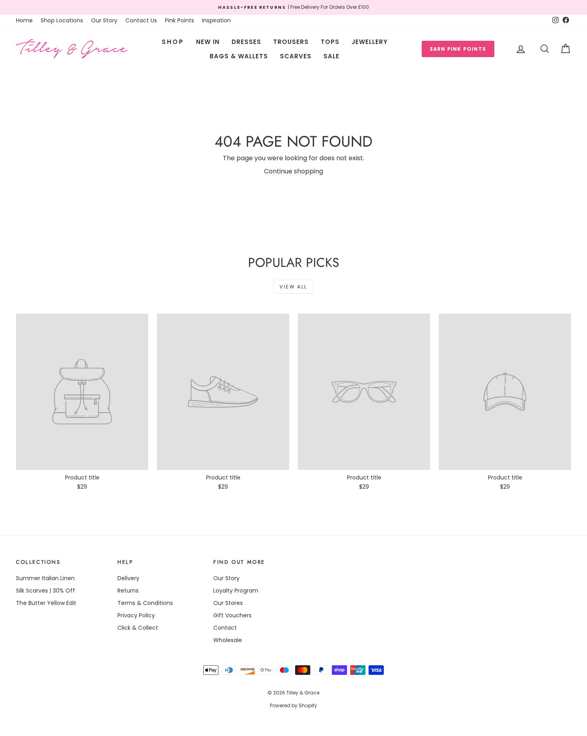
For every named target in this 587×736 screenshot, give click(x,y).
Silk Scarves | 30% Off (45, 591)
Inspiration (216, 20)
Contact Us (141, 20)
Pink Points (179, 20)
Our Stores (228, 603)
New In (208, 42)
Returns (128, 591)
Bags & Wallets (239, 56)
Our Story (104, 20)
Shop (173, 42)
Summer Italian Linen (45, 578)
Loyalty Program (235, 591)
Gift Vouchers (232, 615)
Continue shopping (293, 171)
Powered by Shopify (293, 705)
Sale (331, 56)
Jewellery (369, 42)
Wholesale (227, 640)
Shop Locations (62, 20)
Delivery (128, 578)
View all (293, 286)
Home (24, 20)
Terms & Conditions (145, 603)
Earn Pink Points (458, 49)
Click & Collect (137, 628)
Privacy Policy (136, 615)
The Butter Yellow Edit (46, 603)
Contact (225, 628)
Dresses (246, 42)
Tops (330, 42)
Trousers (291, 42)
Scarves (295, 56)
